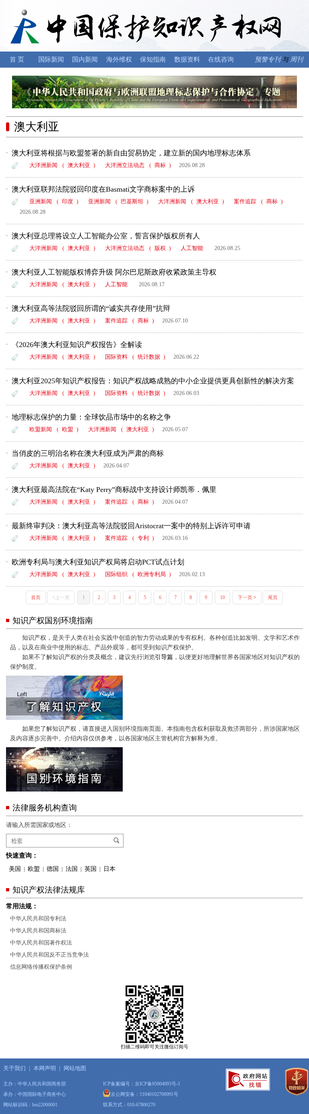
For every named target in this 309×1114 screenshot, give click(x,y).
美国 (15, 869)
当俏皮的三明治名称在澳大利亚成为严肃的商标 (88, 453)
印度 (67, 201)
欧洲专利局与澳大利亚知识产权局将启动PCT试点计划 (98, 562)
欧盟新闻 (40, 429)
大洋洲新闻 (43, 165)
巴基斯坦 (132, 201)
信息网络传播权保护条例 (41, 967)
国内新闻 (85, 59)
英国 (90, 869)
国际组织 (116, 574)
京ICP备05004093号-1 (157, 1084)
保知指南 (153, 59)
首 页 (17, 59)
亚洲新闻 (40, 201)
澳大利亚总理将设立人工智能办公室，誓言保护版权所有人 (106, 236)
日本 (109, 869)
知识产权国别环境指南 (52, 620)
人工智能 (192, 248)
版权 (160, 248)
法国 (72, 869)
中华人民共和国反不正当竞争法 (49, 955)
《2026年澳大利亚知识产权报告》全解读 (77, 345)
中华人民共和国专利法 (38, 919)
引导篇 (164, 657)
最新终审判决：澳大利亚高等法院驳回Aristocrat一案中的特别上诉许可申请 (131, 526)
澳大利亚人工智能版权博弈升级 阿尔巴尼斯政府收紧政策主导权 (114, 272)
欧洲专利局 (152, 574)
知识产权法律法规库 (48, 889)
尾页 (273, 597)
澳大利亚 (36, 126)
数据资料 (187, 59)
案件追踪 (245, 201)
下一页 (247, 597)
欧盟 (67, 429)
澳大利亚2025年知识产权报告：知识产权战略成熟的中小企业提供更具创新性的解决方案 (153, 381)
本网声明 (44, 1068)
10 (222, 597)
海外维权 (119, 59)
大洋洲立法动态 (124, 165)
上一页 (61, 597)
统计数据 (149, 357)
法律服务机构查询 (44, 807)
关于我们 (14, 1068)
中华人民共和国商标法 (38, 931)
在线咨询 (221, 59)
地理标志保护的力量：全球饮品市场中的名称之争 (91, 417)
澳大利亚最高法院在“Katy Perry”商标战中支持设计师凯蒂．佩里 (114, 490)
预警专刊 (267, 59)
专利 (143, 538)
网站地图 (75, 1068)
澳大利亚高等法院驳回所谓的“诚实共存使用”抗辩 (91, 308)
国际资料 (116, 357)
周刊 (296, 59)
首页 (36, 597)
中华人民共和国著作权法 (41, 943)
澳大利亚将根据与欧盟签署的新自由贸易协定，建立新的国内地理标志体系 (135, 153)
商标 (160, 165)
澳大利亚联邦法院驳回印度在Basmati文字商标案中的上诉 (103, 189)
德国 (53, 869)
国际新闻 (51, 59)
